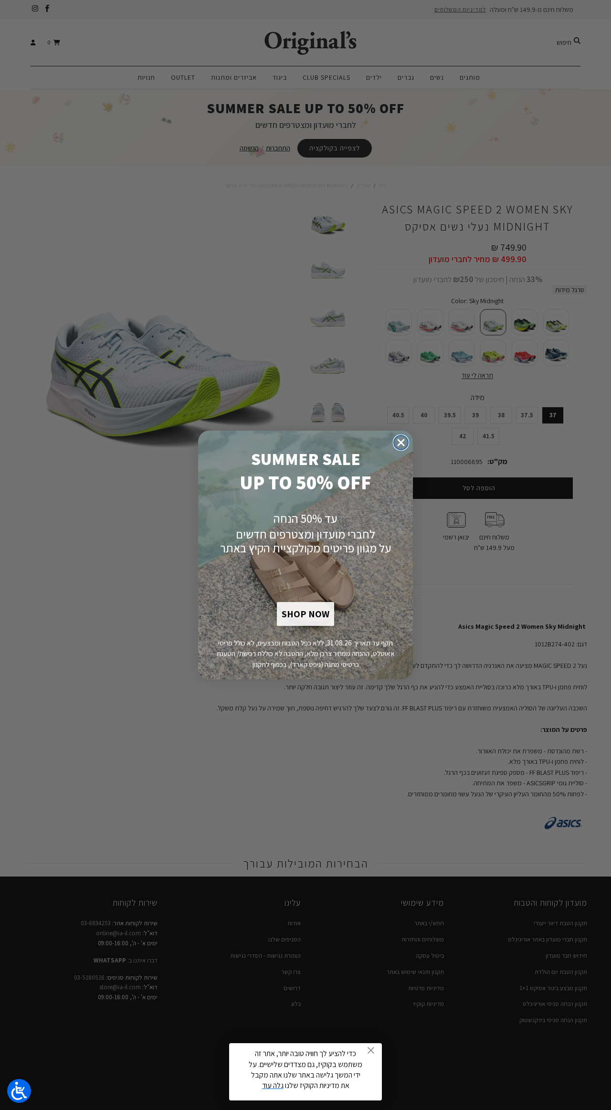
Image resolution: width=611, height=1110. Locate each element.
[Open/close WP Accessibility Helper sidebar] (19, 1091)
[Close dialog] (401, 442)
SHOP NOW (305, 614)
